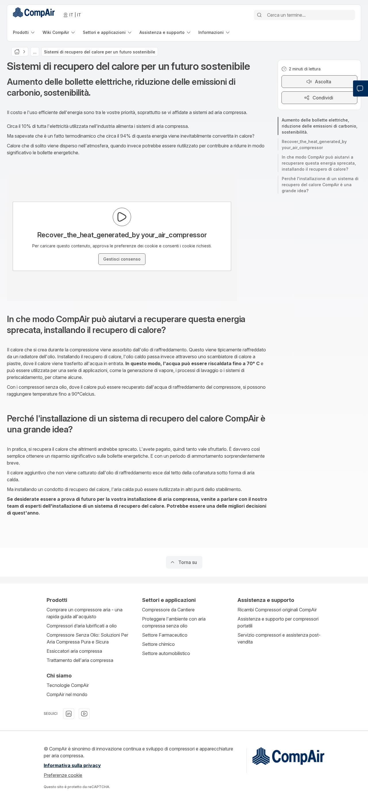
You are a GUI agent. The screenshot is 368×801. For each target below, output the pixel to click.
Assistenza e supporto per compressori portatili (278, 622)
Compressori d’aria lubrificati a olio (82, 626)
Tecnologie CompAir (68, 685)
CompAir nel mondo (67, 694)
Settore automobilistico (166, 653)
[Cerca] (259, 15)
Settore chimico (158, 644)
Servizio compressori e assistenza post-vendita (279, 638)
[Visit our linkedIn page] (68, 713)
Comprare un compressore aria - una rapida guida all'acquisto (84, 613)
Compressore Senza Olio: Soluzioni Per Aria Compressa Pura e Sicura (87, 638)
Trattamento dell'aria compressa (80, 660)
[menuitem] (24, 32)
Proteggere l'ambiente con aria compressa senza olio (174, 622)
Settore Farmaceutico (164, 635)
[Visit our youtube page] (84, 713)
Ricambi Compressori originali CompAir (277, 610)
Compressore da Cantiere (168, 610)
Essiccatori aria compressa (74, 651)
